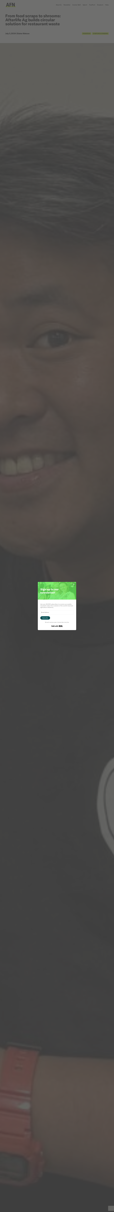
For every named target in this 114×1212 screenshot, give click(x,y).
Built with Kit (57, 626)
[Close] (74, 584)
